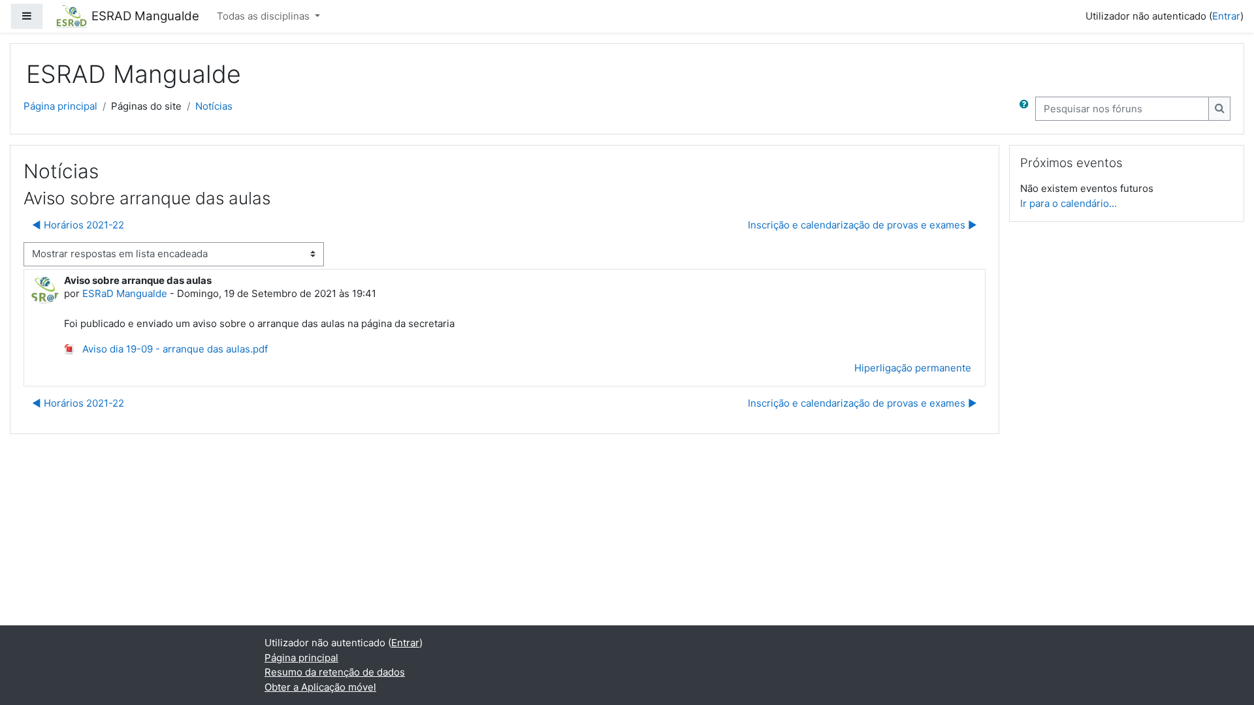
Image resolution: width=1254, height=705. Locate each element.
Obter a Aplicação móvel (320, 687)
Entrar (1226, 16)
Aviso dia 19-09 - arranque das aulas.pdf (174, 349)
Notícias (214, 106)
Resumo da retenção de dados (335, 672)
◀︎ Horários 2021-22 (78, 225)
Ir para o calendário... (1068, 203)
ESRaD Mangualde (124, 293)
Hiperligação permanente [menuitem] (912, 368)
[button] (1026, 109)
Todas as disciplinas (264, 16)
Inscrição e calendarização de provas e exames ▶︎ (862, 225)
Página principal (60, 106)
